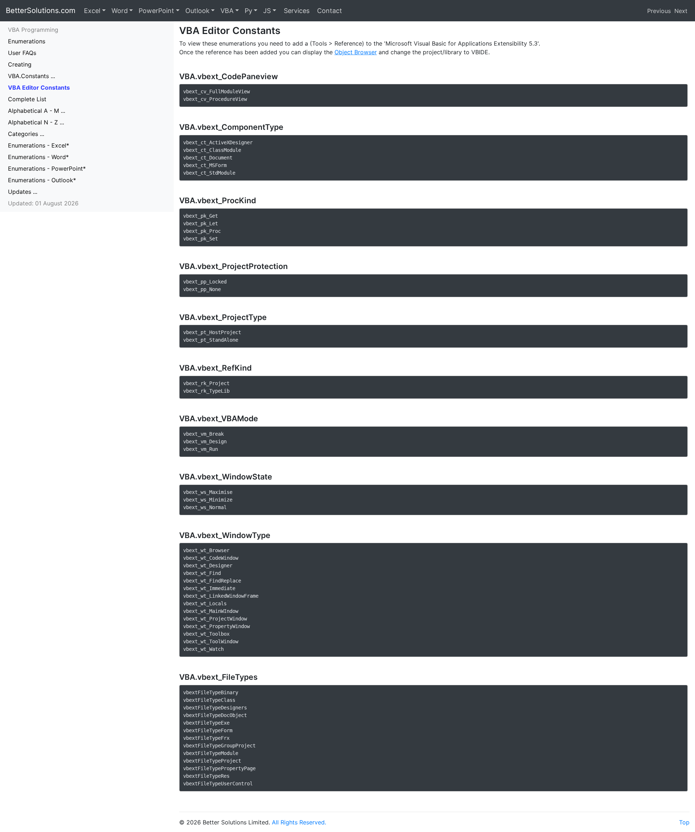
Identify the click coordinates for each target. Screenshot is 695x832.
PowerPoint (156, 10)
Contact (328, 10)
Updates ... (22, 191)
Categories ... (26, 133)
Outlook (197, 10)
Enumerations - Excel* (38, 145)
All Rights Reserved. (299, 822)
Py (248, 10)
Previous (659, 10)
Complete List (27, 99)
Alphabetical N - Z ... (36, 122)
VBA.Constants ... (31, 76)
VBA (226, 10)
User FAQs (22, 52)
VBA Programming (33, 29)
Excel (92, 10)
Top (684, 822)
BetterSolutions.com (40, 10)
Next (680, 10)
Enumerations (26, 41)
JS (267, 10)
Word (119, 10)
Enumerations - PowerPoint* (47, 168)
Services (295, 10)
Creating (19, 64)
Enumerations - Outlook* (42, 180)
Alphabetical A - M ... (36, 110)
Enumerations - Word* (38, 157)
